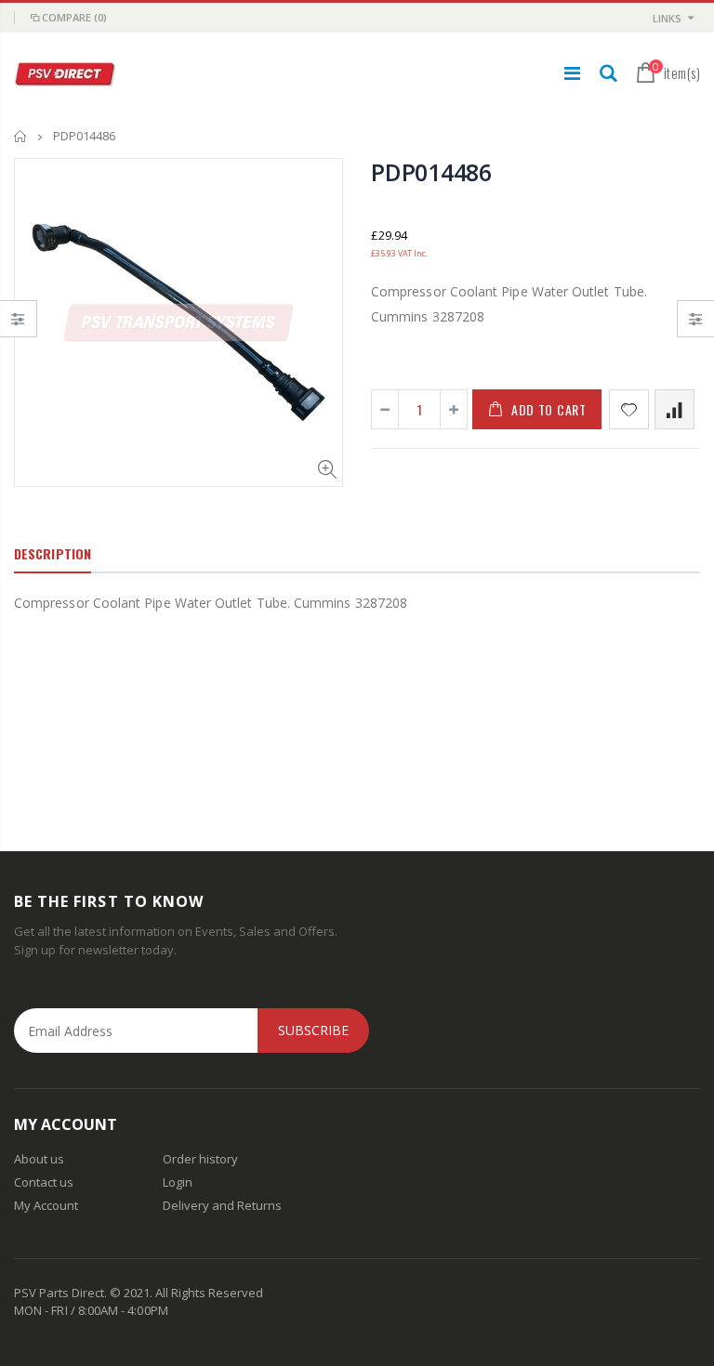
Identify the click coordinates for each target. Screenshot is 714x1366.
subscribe (313, 1030)
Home (21, 136)
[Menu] (572, 72)
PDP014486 (431, 172)
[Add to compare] (674, 409)
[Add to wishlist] (629, 409)
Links (667, 18)
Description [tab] (52, 553)
